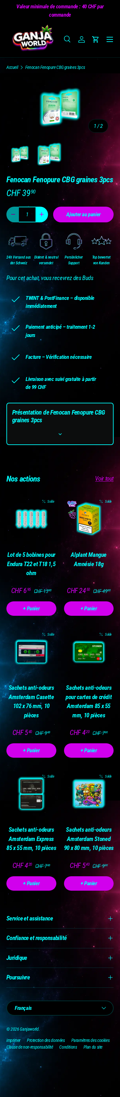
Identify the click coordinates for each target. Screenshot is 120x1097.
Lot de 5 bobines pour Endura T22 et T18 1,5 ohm (31, 564)
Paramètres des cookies (90, 1040)
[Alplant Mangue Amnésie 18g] (89, 519)
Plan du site (93, 1047)
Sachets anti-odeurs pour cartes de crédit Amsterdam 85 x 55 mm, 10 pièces (89, 701)
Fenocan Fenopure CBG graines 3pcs (55, 67)
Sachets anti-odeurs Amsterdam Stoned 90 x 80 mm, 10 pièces (89, 839)
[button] (96, 39)
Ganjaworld (29, 1029)
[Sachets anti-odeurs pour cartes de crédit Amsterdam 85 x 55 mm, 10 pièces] (89, 652)
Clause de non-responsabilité (29, 1047)
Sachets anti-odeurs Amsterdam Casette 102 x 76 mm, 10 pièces (31, 701)
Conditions (68, 1047)
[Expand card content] (60, 434)
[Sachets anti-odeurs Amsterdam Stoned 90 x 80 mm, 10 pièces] (89, 794)
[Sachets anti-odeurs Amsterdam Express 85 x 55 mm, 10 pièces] (31, 794)
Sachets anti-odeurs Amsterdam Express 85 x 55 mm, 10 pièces (31, 839)
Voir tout (104, 478)
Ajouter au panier (83, 214)
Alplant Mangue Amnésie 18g (89, 559)
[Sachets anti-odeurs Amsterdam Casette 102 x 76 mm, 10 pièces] (31, 652)
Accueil (12, 67)
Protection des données (46, 1040)
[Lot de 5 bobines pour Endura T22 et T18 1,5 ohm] (31, 519)
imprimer (13, 1040)
